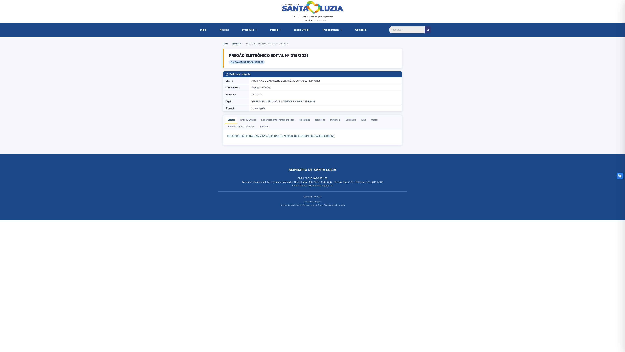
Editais (231, 119)
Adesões (263, 126)
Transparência (330, 29)
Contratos (351, 119)
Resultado (305, 119)
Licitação (236, 44)
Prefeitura (248, 29)
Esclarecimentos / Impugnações (277, 119)
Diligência (335, 119)
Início (203, 29)
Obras (374, 119)
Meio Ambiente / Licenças (241, 126)
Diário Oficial (301, 29)
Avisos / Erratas (248, 119)
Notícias (224, 29)
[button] (250, 30)
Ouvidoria (361, 29)
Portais (274, 29)
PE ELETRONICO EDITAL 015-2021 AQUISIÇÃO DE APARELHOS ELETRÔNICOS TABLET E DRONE (280, 136)
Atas (363, 119)
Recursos (320, 119)
